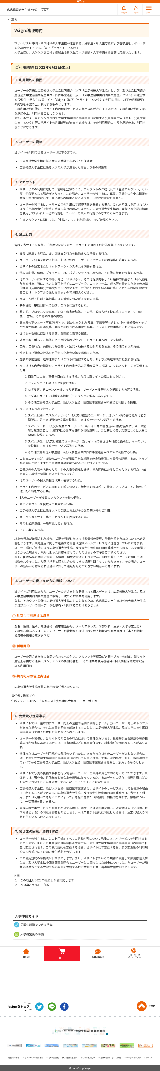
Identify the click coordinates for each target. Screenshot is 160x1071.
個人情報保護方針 (69, 1057)
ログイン (148, 1057)
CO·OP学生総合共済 (132, 1057)
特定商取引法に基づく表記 (110, 1057)
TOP (152, 1006)
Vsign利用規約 (52, 1057)
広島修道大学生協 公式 (27, 9)
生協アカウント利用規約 (33, 1057)
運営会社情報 (13, 1057)
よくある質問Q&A (87, 1057)
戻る (14, 19)
